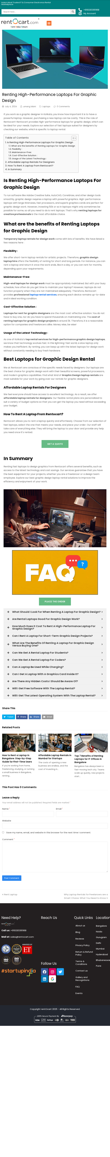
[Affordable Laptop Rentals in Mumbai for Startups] (55, 743)
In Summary (14, 169)
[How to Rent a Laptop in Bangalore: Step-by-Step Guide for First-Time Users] (18, 743)
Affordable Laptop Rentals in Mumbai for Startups (54, 757)
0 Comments (63, 106)
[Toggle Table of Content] (72, 138)
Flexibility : (17, 149)
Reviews (79, 938)
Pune (98, 965)
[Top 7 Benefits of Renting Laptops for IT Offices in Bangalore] (91, 743)
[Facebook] (44, 971)
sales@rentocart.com (22, 936)
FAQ (77, 986)
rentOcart (46, 1009)
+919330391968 (18, 930)
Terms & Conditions (81, 963)
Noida (99, 931)
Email (59, 808)
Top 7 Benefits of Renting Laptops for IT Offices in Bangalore (88, 759)
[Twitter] (60, 971)
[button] (49, 23)
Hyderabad (102, 954)
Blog (77, 932)
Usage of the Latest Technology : (29, 158)
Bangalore (101, 925)
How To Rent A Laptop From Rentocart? (31, 165)
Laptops (46, 106)
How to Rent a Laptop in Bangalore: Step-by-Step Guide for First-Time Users (17, 758)
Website (6, 820)
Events (78, 993)
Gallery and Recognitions (82, 979)
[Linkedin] (44, 978)
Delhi (98, 942)
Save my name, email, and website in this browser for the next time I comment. (48, 832)
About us (80, 925)
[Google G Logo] (52, 978)
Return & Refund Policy (84, 953)
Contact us (81, 970)
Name (6, 808)
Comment (8, 839)
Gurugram (101, 937)
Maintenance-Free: (22, 152)
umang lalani (29, 106)
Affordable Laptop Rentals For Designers (31, 162)
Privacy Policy (82, 945)
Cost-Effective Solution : (24, 155)
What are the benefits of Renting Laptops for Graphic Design (43, 145)
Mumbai (100, 948)
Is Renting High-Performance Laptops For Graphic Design (40, 142)
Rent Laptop (10, 894)
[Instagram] (52, 971)
